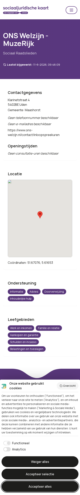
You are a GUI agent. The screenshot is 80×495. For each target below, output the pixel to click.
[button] (71, 10)
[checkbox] (16, 443)
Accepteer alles (40, 486)
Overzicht (69, 386)
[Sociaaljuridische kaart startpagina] (26, 10)
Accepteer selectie (40, 474)
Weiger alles (40, 462)
